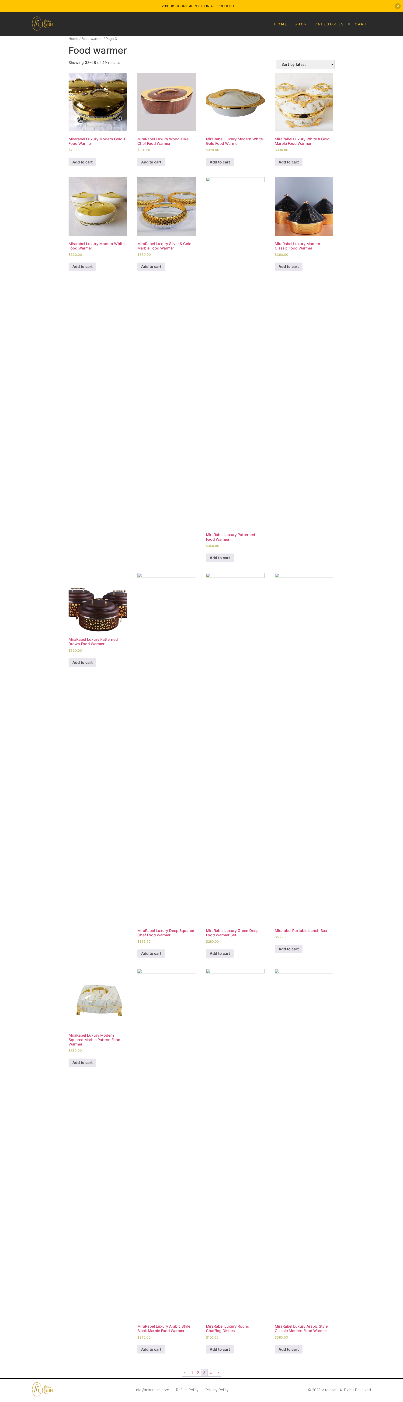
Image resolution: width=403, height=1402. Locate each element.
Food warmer (92, 39)
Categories (329, 24)
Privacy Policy (217, 1390)
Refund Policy (187, 1390)
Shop (301, 24)
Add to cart (82, 162)
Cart (361, 24)
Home (281, 24)
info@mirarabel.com (152, 1390)
